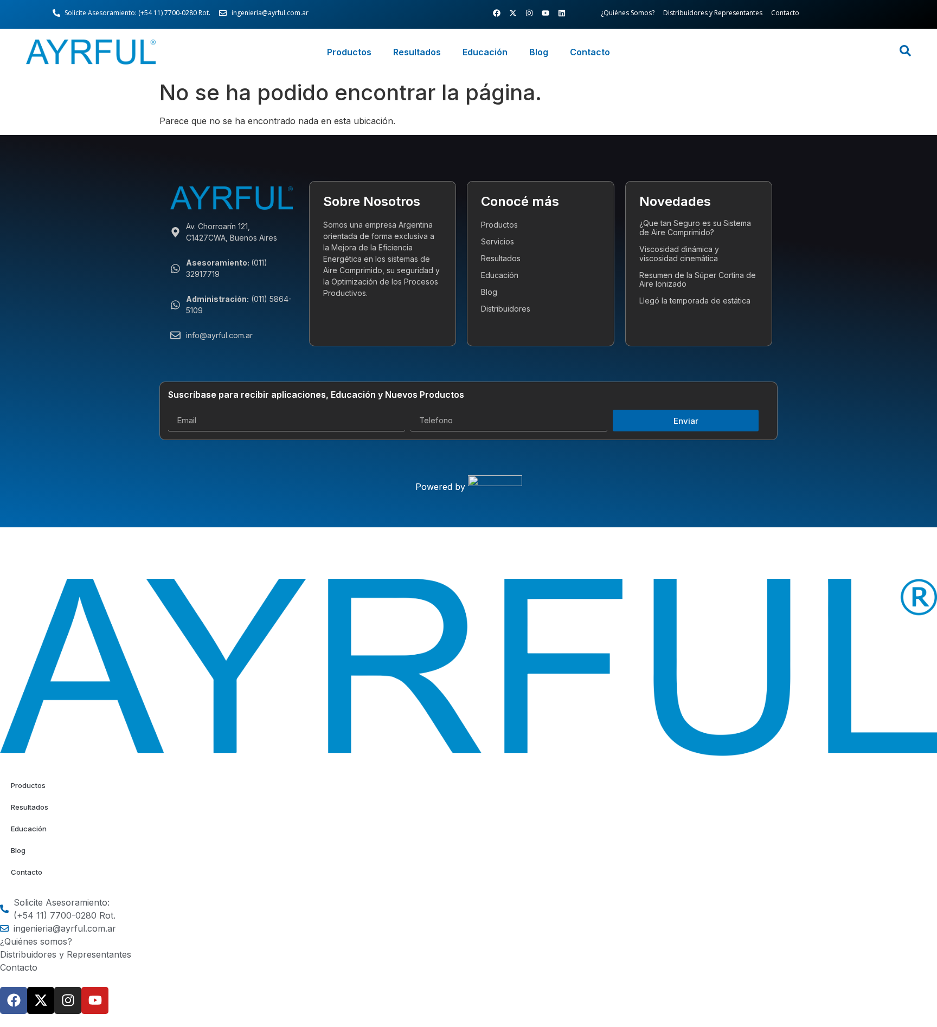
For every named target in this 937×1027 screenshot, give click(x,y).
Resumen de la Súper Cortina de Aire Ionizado (697, 279)
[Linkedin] (561, 13)
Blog (538, 52)
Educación (485, 52)
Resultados (417, 52)
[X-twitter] (513, 13)
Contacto (590, 52)
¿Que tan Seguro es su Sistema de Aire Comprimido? (695, 227)
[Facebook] (496, 13)
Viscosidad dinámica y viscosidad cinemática (679, 253)
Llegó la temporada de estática (694, 300)
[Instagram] (529, 13)
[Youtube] (545, 13)
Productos (349, 52)
